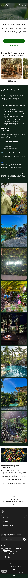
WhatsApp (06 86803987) (10, 551)
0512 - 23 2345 (6, 550)
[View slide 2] (15, 504)
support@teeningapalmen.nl (12, 553)
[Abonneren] (24, 539)
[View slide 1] (13, 504)
